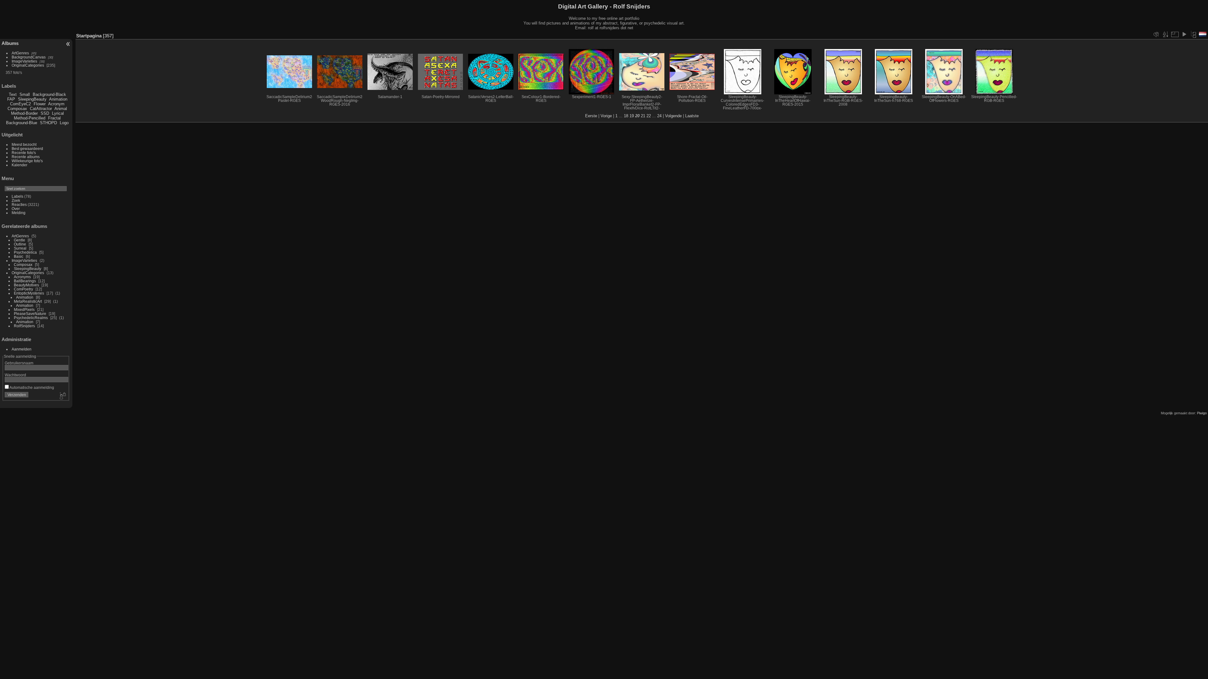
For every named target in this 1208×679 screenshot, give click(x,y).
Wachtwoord (15, 375)
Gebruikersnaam (19, 363)
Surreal (20, 248)
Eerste (591, 115)
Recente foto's (24, 153)
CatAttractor (41, 108)
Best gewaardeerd (27, 148)
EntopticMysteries (29, 293)
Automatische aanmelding (31, 387)
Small (25, 94)
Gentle (19, 240)
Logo (64, 122)
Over (16, 209)
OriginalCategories (28, 65)
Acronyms (22, 277)
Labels (17, 196)
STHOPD (48, 122)
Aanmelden (21, 349)
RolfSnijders (24, 326)
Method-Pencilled (29, 118)
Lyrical (58, 113)
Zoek (16, 200)
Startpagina (89, 35)
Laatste (692, 115)
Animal (60, 108)
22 (648, 115)
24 (659, 115)
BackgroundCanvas (29, 57)
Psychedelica (25, 252)
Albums (10, 43)
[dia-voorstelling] (1184, 34)
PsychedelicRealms (31, 318)
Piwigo (1202, 413)
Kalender (19, 165)
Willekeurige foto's (27, 161)
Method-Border (24, 113)
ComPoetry (23, 289)
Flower (40, 104)
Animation (58, 99)
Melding (18, 213)
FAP (11, 99)
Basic (18, 256)
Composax (17, 108)
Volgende (673, 115)
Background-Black (49, 94)
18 (626, 115)
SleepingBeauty (32, 99)
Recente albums (26, 157)
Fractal (54, 118)
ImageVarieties (24, 61)
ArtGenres (20, 53)
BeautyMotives (26, 285)
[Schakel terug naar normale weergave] (1193, 34)
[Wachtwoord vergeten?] (62, 396)
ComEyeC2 (20, 104)
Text (13, 94)
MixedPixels (24, 309)
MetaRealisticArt (28, 301)
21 (643, 115)
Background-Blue (21, 122)
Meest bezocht (24, 144)
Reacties (19, 204)
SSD (45, 113)
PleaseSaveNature (30, 314)
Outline (20, 244)
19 (631, 115)
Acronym (56, 104)
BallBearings (25, 281)
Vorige (606, 115)
